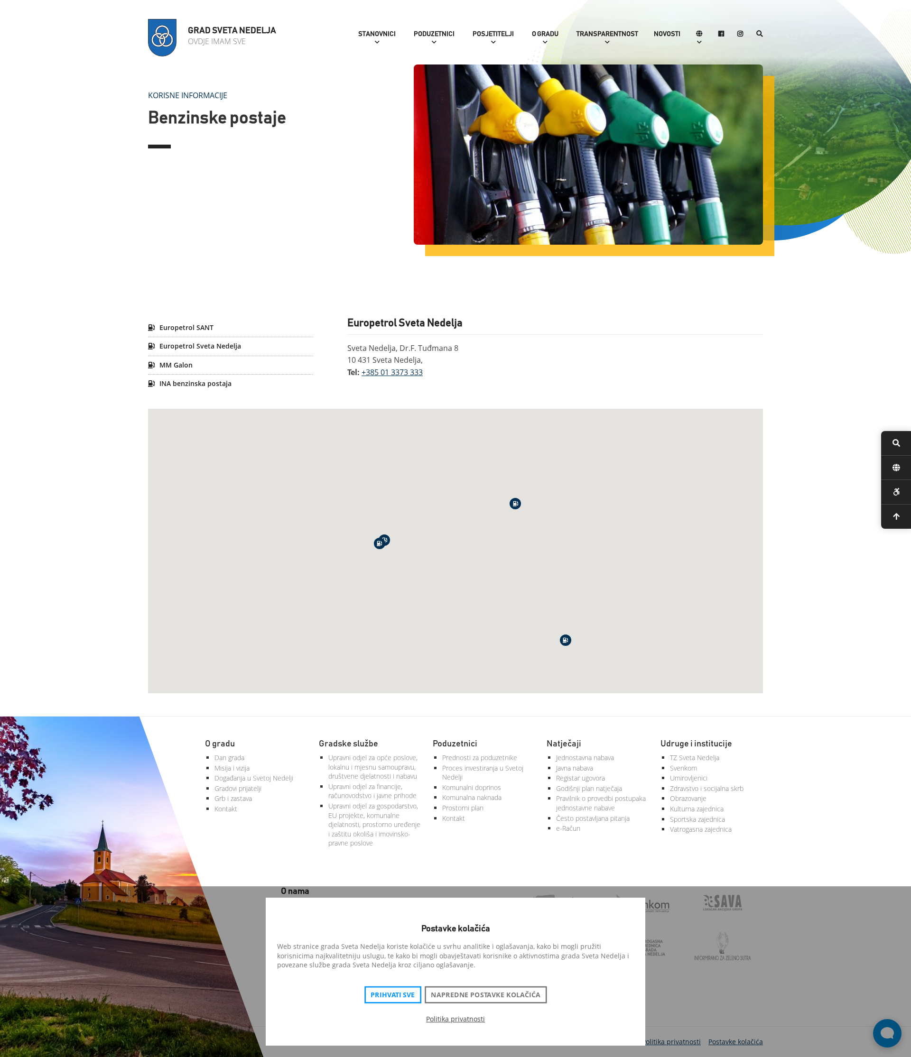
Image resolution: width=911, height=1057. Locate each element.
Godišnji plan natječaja (589, 788)
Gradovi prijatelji (237, 788)
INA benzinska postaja (195, 383)
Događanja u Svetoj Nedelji (253, 777)
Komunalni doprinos (471, 787)
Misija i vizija (232, 767)
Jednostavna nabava (585, 757)
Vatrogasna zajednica (701, 829)
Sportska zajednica (697, 819)
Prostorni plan (462, 807)
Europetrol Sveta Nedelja (199, 345)
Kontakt (225, 808)
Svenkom (683, 767)
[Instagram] (740, 34)
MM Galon (175, 364)
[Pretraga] (760, 34)
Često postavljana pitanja (593, 818)
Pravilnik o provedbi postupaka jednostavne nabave (601, 803)
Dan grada (229, 757)
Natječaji (564, 744)
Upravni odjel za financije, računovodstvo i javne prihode (372, 791)
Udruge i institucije (696, 744)
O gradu (545, 34)
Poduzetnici (434, 34)
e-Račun (568, 828)
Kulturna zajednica (697, 808)
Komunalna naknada (472, 797)
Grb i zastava (233, 798)
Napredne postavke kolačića (485, 995)
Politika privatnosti (455, 1018)
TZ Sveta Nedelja (694, 757)
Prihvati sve (393, 995)
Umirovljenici (688, 777)
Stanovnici (377, 34)
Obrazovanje (688, 798)
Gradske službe (348, 744)
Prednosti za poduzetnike (479, 757)
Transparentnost (607, 34)
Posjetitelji (493, 34)
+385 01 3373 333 (392, 372)
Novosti (667, 34)
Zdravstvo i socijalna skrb (707, 788)
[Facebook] (721, 34)
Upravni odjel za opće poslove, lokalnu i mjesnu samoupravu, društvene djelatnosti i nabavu (373, 767)
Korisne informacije (187, 95)
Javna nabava (574, 767)
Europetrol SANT (186, 327)
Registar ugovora (580, 777)
